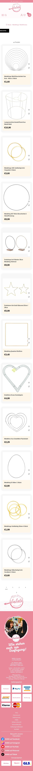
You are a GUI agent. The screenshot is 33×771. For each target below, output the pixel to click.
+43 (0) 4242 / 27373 (18, 668)
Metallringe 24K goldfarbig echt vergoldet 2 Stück (14, 169)
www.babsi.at (19, 672)
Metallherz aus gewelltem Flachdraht (16, 438)
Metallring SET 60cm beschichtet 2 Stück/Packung (15, 215)
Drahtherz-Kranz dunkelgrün (13, 395)
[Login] (22, 15)
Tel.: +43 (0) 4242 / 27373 (16, 1)
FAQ (16, 713)
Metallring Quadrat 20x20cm (13, 351)
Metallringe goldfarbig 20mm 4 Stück (16, 526)
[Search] (6, 15)
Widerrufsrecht (16, 722)
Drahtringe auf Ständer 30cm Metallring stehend (13, 260)
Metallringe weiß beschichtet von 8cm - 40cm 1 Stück (15, 77)
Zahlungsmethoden (16, 727)
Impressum (16, 715)
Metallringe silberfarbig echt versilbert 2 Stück (13, 571)
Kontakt (16, 729)
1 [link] (6, 587)
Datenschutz (16, 717)
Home (9, 24)
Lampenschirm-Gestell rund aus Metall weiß (15, 123)
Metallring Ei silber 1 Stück (12, 482)
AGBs (16, 720)
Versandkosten (16, 724)
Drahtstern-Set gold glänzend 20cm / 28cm (16, 306)
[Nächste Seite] (16, 592)
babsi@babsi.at (18, 670)
